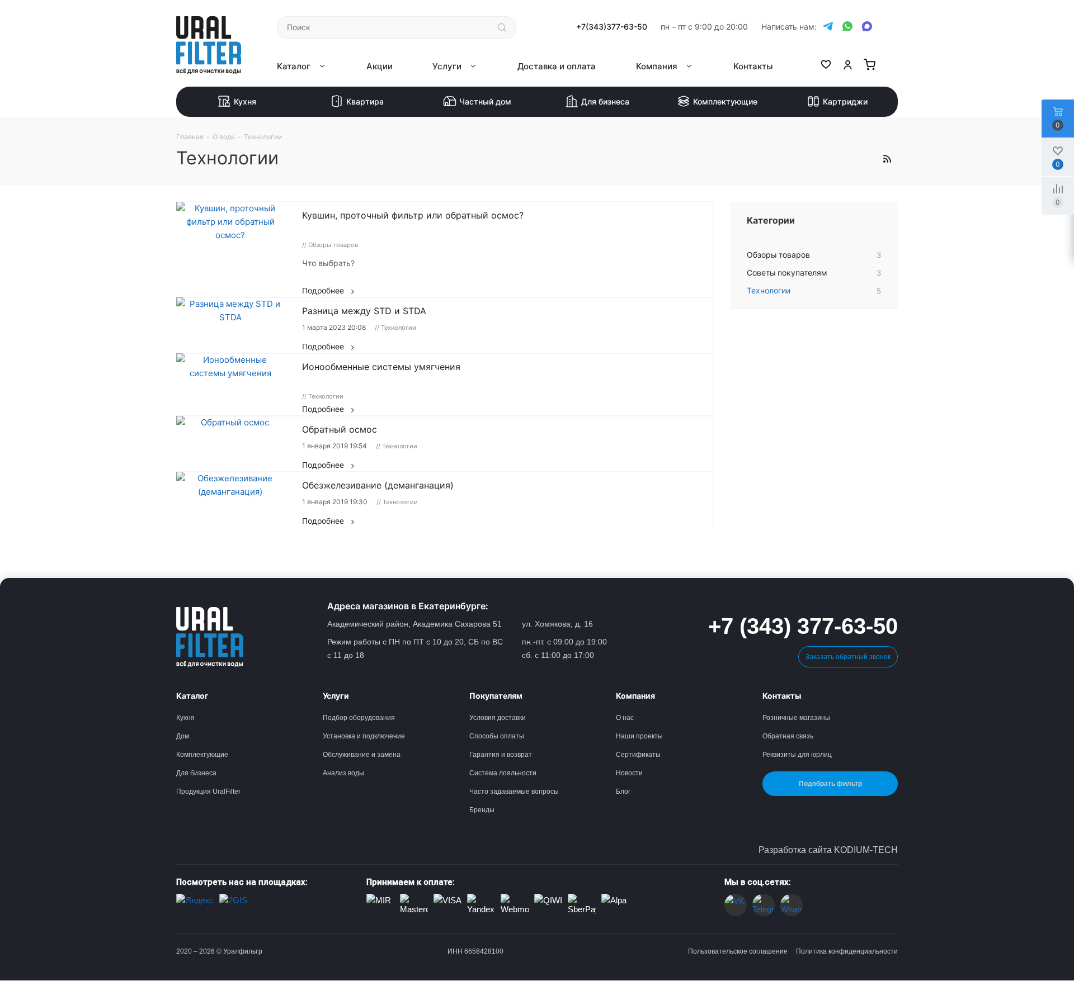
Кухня (245, 101)
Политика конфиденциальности (847, 951)
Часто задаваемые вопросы (514, 791)
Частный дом (485, 101)
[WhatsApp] (847, 26)
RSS (886, 159)
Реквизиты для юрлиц (797, 755)
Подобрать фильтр (830, 784)
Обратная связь (787, 736)
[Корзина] (869, 66)
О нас (625, 718)
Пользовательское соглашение (738, 951)
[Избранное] (826, 66)
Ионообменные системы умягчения (381, 366)
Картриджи (845, 101)
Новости (629, 773)
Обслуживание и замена (362, 755)
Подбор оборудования (359, 718)
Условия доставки (497, 718)
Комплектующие (725, 101)
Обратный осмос (339, 429)
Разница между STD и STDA (364, 310)
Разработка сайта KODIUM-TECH (828, 850)
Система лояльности (502, 773)
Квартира (365, 101)
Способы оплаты (496, 736)
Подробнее (323, 290)
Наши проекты (639, 736)
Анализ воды (343, 773)
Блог (623, 791)
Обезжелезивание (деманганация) (378, 485)
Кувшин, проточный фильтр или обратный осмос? (413, 215)
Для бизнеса (605, 101)
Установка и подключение (364, 736)
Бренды (481, 810)
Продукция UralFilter (208, 791)
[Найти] (501, 27)
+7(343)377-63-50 (611, 26)
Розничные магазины (796, 718)
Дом (182, 736)
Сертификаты (638, 755)
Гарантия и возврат (500, 755)
